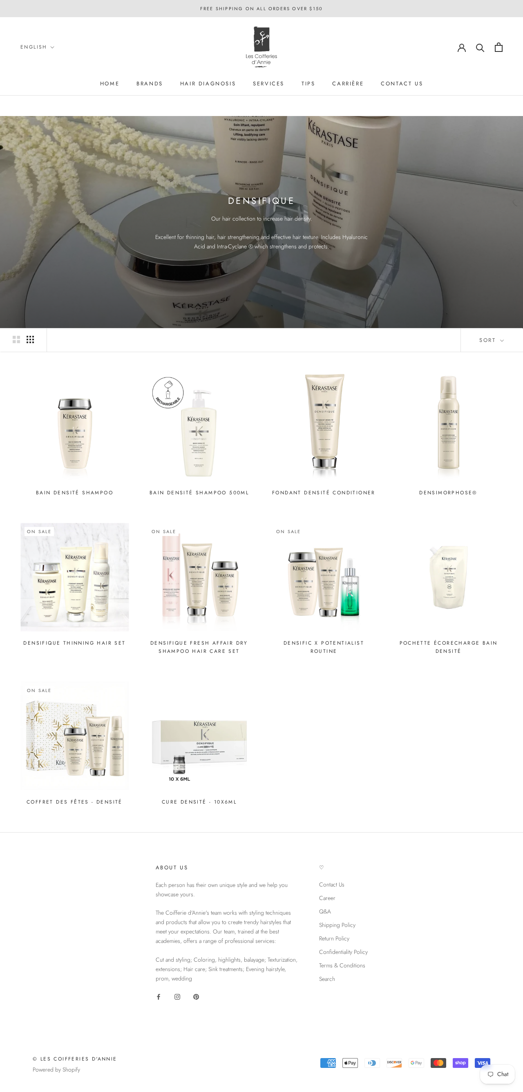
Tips (308, 83)
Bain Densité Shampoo (74, 492)
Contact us (402, 83)
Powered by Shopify (56, 1069)
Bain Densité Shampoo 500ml (199, 492)
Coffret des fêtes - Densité (75, 802)
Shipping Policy (337, 925)
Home (109, 83)
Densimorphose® (448, 492)
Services (268, 83)
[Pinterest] (196, 996)
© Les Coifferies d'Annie (75, 1059)
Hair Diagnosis (208, 83)
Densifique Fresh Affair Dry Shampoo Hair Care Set (199, 647)
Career (327, 898)
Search (327, 979)
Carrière (348, 83)
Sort (488, 340)
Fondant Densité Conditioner (323, 492)
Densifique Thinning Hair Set (74, 643)
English (33, 47)
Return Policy (334, 938)
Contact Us (331, 884)
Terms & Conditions (342, 965)
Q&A (325, 911)
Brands (149, 83)
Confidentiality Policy (343, 952)
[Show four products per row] (30, 339)
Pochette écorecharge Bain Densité (449, 647)
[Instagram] (177, 996)
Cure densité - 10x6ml (199, 802)
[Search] (480, 47)
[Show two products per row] (16, 339)
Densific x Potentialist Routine (324, 647)
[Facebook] (158, 996)
